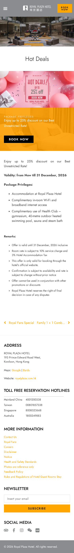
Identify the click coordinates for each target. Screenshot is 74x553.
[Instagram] (22, 530)
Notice (8, 456)
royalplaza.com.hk (25, 378)
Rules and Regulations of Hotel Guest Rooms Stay (32, 476)
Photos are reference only (19, 466)
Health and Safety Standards (20, 461)
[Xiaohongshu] (37, 530)
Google (16, 370)
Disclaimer (10, 451)
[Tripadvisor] (6, 530)
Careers (8, 446)
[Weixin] (30, 530)
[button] (5, 8)
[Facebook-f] (14, 530)
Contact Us (10, 437)
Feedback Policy (13, 471)
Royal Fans (10, 441)
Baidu (26, 370)
